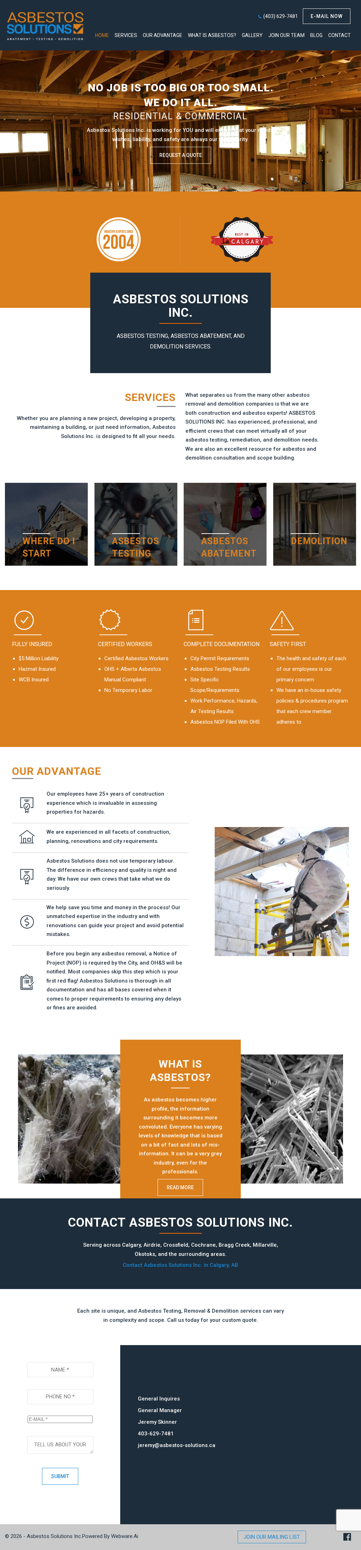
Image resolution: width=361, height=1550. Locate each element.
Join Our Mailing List (272, 1537)
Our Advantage (162, 35)
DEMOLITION (319, 541)
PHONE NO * (60, 1382)
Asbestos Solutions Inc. (54, 1536)
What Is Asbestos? (212, 35)
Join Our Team (286, 35)
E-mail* (60, 1409)
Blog (316, 35)
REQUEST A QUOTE (180, 155)
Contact (339, 35)
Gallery (252, 35)
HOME (102, 35)
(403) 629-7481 (280, 16)
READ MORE (180, 1187)
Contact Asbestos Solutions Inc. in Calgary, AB (180, 1265)
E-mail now (327, 16)
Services (126, 35)
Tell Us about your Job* (60, 1429)
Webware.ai (124, 1536)
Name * (60, 1355)
